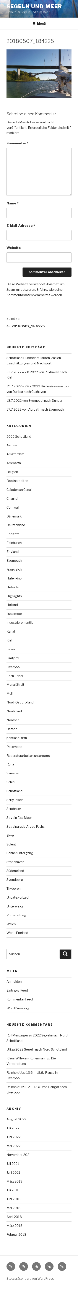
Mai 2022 (13, 1146)
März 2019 (14, 1181)
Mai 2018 (13, 1208)
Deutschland (15, 525)
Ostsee (12, 729)
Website (13, 248)
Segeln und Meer (34, 6)
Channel (12, 499)
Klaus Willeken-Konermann (26, 1058)
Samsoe (12, 773)
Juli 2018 (13, 1190)
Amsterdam (15, 454)
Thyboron (13, 889)
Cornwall (12, 507)
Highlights (14, 596)
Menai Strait (15, 685)
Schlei (10, 782)
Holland (12, 605)
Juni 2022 (13, 1137)
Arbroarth (13, 463)
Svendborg (14, 880)
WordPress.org (17, 1008)
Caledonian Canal (18, 490)
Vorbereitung (16, 915)
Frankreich (14, 569)
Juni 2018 (13, 1199)
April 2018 (14, 1217)
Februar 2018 (16, 1235)
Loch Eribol (14, 676)
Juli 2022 (13, 1128)
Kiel (9, 640)
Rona (10, 764)
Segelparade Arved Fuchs (25, 827)
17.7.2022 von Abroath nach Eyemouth (35, 409)
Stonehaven (15, 862)
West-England (17, 933)
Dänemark (14, 516)
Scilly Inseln (14, 800)
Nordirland (14, 711)
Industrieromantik (19, 623)
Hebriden (13, 587)
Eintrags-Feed (17, 990)
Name (12, 203)
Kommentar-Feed (19, 999)
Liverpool (13, 667)
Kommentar (17, 143)
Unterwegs (14, 906)
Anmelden (14, 982)
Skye (10, 835)
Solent (11, 844)
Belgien (12, 472)
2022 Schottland (18, 437)
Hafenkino (14, 578)
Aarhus (11, 445)
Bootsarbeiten (17, 481)
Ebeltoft (12, 534)
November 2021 (18, 1155)
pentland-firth (16, 738)
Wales (11, 924)
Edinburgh (14, 543)
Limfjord (12, 658)
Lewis (10, 649)
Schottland (14, 791)
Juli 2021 (12, 1164)
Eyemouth (14, 561)
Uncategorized (17, 897)
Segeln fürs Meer (19, 818)
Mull (9, 693)
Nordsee (13, 720)
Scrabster (13, 809)
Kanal (10, 631)
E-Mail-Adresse (20, 226)
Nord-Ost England (20, 702)
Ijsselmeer (14, 614)
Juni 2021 (13, 1173)
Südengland (15, 871)
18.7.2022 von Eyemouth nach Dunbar (34, 401)
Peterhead (14, 747)
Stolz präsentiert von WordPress (30, 1278)
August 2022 (16, 1119)
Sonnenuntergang (19, 853)
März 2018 (14, 1226)
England (12, 552)
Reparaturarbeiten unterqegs (28, 756)
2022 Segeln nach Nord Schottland (41, 1049)
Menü (41, 23)
